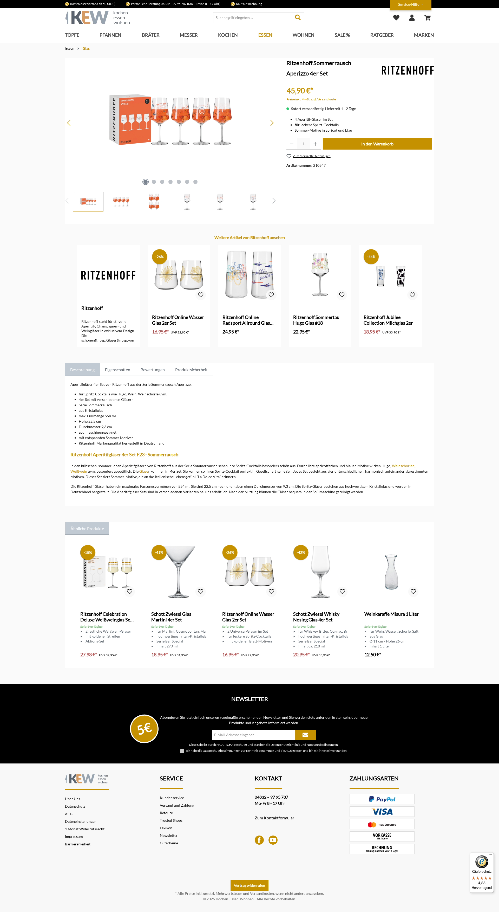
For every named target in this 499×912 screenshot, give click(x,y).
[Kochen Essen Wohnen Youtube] (273, 839)
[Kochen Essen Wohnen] (87, 778)
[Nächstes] (272, 122)
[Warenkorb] (427, 17)
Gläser (144, 471)
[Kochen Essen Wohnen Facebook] (259, 839)
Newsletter (169, 835)
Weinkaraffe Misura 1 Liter (391, 614)
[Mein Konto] (411, 17)
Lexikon (166, 828)
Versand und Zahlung (177, 805)
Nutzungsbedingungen (322, 744)
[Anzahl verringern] (291, 144)
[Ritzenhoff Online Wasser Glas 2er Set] (179, 275)
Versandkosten (262, 893)
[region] (170, 134)
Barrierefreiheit (77, 844)
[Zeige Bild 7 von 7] (195, 182)
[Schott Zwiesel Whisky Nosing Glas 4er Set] (320, 572)
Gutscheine (169, 843)
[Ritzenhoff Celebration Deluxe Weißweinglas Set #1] (107, 572)
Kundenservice (172, 797)
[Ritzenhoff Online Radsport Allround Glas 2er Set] (249, 275)
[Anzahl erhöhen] (315, 144)
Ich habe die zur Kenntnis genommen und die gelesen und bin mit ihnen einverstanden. (266, 751)
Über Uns (72, 799)
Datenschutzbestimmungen (221, 751)
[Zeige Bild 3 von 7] (162, 182)
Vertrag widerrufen (249, 885)
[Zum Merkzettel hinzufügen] (200, 295)
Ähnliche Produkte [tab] (87, 528)
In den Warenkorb (377, 143)
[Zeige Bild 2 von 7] (154, 182)
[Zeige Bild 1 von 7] (145, 182)
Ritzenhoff (92, 308)
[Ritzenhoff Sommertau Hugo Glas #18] (320, 275)
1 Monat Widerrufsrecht (84, 829)
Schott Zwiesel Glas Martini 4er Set (171, 616)
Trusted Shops (171, 820)
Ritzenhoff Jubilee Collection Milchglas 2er (388, 320)
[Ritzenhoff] (408, 70)
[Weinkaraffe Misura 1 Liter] (391, 572)
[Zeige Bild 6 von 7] (187, 182)
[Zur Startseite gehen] (97, 17)
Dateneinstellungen (80, 821)
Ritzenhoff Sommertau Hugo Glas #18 (316, 320)
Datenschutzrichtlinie (285, 744)
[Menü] (491, 855)
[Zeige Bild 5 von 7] (179, 182)
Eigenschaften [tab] (117, 369)
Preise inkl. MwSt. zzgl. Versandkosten (312, 99)
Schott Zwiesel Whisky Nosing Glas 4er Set (316, 616)
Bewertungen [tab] (153, 369)
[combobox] (252, 17)
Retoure (166, 813)
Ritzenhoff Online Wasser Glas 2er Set (178, 320)
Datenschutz (75, 806)
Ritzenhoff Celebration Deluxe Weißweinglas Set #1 (106, 616)
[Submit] (305, 735)
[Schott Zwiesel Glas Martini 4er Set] (178, 572)
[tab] (82, 369)
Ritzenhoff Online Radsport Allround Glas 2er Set (246, 320)
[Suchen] (298, 17)
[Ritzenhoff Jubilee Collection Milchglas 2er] (391, 275)
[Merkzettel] (396, 17)
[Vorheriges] (69, 122)
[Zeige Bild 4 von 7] (170, 182)
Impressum (74, 836)
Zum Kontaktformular (274, 817)
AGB (288, 751)
